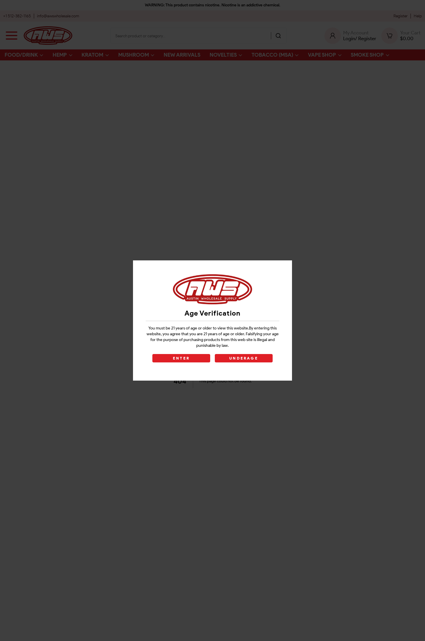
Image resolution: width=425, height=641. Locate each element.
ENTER (181, 358)
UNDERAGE (243, 358)
